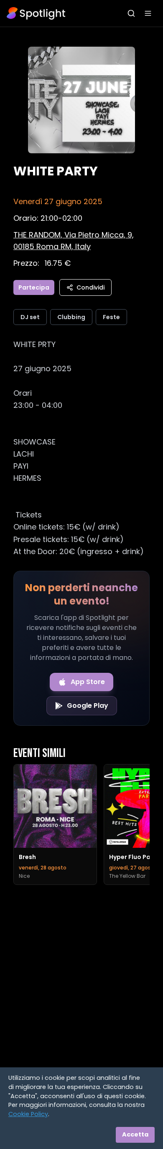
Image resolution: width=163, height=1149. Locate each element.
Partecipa (33, 287)
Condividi (90, 287)
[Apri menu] (148, 13)
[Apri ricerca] (131, 13)
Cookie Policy (28, 1114)
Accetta (135, 1134)
